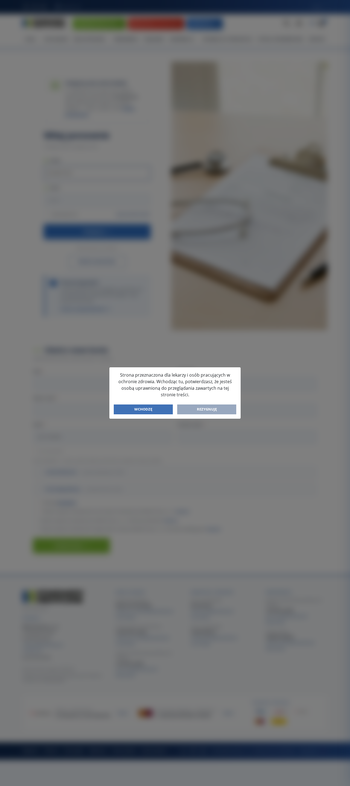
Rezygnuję (207, 409)
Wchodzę (143, 409)
